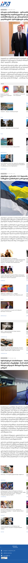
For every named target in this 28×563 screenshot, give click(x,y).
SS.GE (2, 83)
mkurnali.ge (3, 480)
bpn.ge (2, 299)
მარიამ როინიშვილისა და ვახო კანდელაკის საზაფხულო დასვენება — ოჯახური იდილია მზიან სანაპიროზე (12, 511)
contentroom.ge (4, 336)
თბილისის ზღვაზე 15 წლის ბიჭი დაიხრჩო (10, 146)
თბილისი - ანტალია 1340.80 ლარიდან (9, 111)
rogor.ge (2, 531)
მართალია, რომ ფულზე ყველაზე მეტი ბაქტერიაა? (12, 474)
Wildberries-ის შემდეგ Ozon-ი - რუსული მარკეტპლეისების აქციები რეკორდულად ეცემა (12, 294)
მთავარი (14, 546)
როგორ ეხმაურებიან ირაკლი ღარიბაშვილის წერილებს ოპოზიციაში (11, 311)
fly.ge (2, 117)
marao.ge (3, 515)
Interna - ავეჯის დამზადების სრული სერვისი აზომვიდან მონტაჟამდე (11, 332)
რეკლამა (15, 547)
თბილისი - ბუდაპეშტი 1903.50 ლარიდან (10, 128)
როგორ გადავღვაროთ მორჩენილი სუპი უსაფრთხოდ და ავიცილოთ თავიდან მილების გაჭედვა (11, 527)
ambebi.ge (3, 264)
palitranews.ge (3, 315)
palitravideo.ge (3, 152)
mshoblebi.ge (3, 496)
